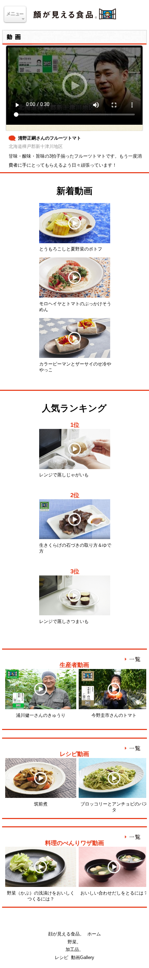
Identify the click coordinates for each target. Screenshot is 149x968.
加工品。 (74, 949)
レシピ (61, 957)
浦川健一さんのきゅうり (40, 715)
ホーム (94, 933)
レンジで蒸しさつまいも (64, 621)
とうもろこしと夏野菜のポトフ (70, 249)
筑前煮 (40, 804)
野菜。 (74, 941)
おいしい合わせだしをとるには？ (114, 893)
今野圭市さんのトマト (114, 715)
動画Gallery (82, 957)
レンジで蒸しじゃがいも (64, 474)
